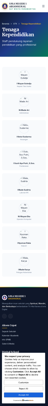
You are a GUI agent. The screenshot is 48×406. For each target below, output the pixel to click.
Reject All (23, 388)
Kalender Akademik (10, 335)
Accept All (23, 395)
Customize (23, 382)
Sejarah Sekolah (9, 331)
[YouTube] (10, 316)
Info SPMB (6, 340)
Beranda (5, 24)
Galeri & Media (8, 344)
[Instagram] (4, 316)
